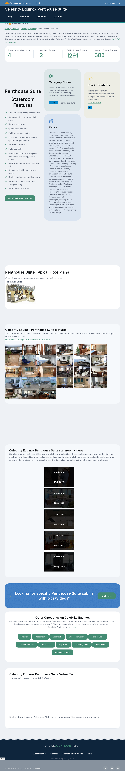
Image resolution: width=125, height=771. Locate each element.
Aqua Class (47, 644)
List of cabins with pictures (20, 198)
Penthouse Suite (62, 652)
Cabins (40, 16)
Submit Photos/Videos (72, 753)
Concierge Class (27, 644)
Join (90, 753)
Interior (24, 637)
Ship (10, 16)
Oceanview (40, 637)
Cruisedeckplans (20, 3)
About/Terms (39, 753)
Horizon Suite (98, 637)
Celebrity (15, 29)
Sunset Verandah (76, 637)
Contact (54, 753)
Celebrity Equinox (28, 29)
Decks (23, 16)
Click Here (107, 596)
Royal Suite (100, 644)
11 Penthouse (94, 102)
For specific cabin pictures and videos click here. (27, 339)
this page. (72, 627)
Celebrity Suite (81, 644)
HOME (7, 29)
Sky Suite (63, 644)
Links (38, 3)
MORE (56, 16)
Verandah (57, 637)
